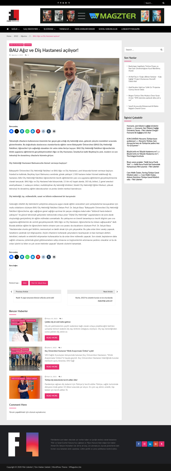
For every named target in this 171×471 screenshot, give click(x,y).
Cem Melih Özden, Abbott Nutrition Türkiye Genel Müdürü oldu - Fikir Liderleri (143, 177)
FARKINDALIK (30, 320)
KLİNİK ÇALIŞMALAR (18, 352)
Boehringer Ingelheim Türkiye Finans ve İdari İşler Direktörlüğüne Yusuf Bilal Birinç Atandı (144, 68)
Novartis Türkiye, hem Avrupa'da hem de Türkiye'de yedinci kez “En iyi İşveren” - (143, 143)
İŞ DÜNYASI (48, 29)
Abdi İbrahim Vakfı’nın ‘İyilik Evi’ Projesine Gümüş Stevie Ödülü (144, 88)
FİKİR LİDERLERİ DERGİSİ (85, 29)
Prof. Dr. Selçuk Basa (39, 283)
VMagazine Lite (75, 467)
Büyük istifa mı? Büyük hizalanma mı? (142, 152)
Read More (51, 338)
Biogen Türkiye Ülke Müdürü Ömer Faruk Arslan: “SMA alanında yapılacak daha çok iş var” (145, 98)
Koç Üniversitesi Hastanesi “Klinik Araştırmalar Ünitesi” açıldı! (69, 351)
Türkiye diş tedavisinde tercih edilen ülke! (61, 380)
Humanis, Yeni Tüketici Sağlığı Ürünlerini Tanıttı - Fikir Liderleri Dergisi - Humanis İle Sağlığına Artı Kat (143, 130)
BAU (25, 283)
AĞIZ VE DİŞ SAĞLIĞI (16, 44)
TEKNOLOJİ (64, 29)
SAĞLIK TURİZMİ (31, 378)
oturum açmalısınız (37, 412)
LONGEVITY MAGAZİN (130, 29)
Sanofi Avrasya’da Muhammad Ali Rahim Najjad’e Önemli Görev (143, 107)
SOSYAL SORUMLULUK (108, 29)
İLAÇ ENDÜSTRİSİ (31, 29)
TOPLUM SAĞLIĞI (17, 323)
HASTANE (28, 44)
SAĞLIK (14, 29)
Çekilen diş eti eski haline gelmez (58, 322)
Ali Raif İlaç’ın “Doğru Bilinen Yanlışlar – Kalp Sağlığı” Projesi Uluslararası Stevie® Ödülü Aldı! (145, 79)
